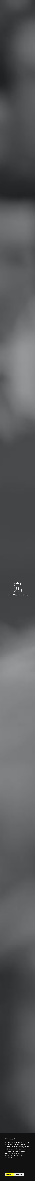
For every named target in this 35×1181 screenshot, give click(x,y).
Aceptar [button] (8, 1174)
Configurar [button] (18, 1174)
